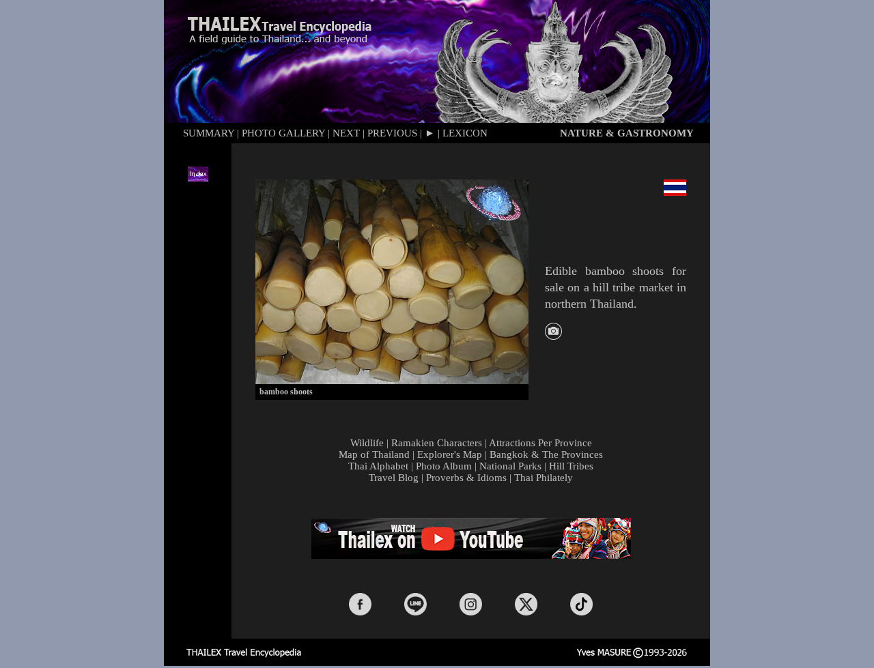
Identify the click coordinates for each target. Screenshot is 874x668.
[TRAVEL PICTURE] (553, 336)
